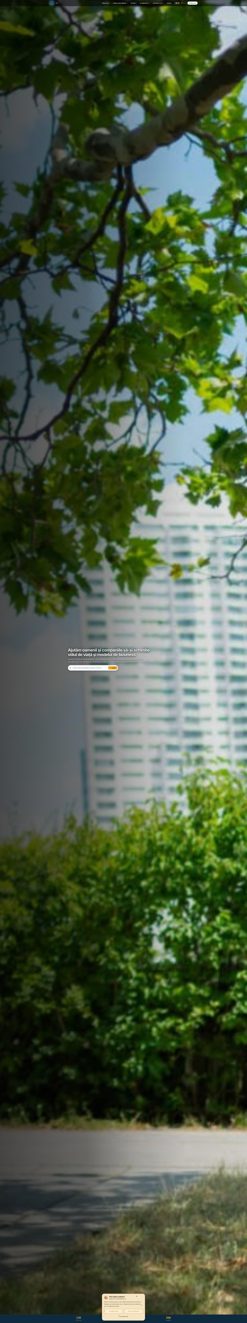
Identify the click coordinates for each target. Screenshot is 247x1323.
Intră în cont (192, 3)
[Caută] (56, 3)
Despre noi (105, 3)
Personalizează (123, 1316)
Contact (169, 3)
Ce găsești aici (144, 3)
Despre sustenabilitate (119, 3)
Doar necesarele (133, 1311)
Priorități (133, 3)
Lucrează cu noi (157, 3)
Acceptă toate (113, 1311)
